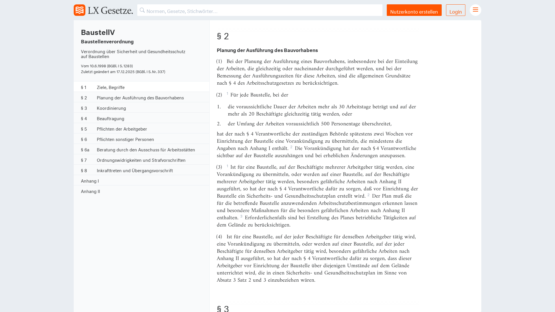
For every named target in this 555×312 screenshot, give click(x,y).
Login (455, 11)
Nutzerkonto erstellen (414, 11)
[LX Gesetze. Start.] (103, 10)
